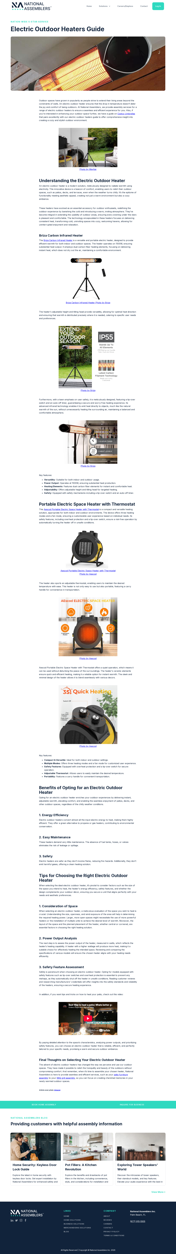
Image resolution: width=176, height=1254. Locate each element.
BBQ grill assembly (66, 1078)
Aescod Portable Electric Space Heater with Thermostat (71, 509)
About (107, 1216)
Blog (66, 1232)
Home (89, 6)
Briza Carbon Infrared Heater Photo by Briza (88, 302)
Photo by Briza (88, 390)
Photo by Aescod (88, 658)
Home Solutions (72, 1220)
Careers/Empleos (125, 6)
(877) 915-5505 (137, 1221)
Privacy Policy (111, 1232)
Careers (108, 1224)
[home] (32, 6)
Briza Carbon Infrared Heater (58, 240)
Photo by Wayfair (88, 169)
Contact (144, 6)
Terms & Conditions (114, 1235)
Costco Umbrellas (126, 113)
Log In (158, 6)
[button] (104, 6)
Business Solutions (74, 1224)
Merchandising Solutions (77, 1228)
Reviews (108, 1220)
